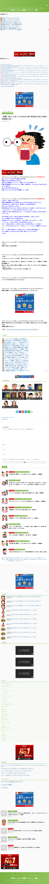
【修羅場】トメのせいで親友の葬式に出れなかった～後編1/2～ (24, 518)
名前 (3, 444)
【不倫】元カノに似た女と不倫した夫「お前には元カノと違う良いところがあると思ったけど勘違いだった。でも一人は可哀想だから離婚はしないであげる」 (27, 484)
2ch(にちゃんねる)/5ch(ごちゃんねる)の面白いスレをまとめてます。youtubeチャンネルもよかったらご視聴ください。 (24, 880)
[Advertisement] (24, 39)
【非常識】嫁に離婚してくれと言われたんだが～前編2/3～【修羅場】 (26, 543)
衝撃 (4, 419)
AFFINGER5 (36, 882)
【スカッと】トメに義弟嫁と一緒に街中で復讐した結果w (13, 773)
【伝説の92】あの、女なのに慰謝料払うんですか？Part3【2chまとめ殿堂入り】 (23, 605)
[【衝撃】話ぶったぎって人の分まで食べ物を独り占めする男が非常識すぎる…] (26, 412)
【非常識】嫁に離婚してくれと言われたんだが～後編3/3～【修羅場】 (26, 474)
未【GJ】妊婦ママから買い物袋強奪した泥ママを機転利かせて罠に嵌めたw (17, 768)
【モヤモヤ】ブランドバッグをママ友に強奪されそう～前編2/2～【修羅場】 (27, 501)
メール (4, 449)
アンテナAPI (4, 787)
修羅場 (11, 417)
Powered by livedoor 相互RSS (7, 86)
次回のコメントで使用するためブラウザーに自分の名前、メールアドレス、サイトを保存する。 (21, 459)
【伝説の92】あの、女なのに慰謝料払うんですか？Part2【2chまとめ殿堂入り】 (23, 601)
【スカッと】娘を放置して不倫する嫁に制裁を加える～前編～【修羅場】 (26, 493)
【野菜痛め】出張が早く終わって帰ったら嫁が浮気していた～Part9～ (21, 627)
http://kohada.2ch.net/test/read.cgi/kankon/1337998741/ (23, 329)
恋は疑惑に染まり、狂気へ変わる (6, 64)
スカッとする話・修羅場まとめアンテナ (11, 781)
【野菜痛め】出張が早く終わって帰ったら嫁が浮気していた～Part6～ (21, 636)
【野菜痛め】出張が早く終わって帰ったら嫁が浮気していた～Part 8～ (21, 632)
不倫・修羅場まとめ (6, 417)
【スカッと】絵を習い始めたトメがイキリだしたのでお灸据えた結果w (16, 770)
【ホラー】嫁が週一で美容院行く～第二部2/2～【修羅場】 (23, 535)
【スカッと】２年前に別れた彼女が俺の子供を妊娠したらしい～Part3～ (22, 623)
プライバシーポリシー (24, 875)
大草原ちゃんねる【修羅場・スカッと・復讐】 (24, 10)
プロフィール (17, 875)
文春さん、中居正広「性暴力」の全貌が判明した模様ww (10, 78)
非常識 (6, 419)
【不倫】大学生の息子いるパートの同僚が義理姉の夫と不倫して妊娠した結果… (28, 551)
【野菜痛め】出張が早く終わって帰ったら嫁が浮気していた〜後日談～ (21, 618)
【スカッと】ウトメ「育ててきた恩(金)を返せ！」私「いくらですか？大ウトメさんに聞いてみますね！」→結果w (24, 765)
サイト (3, 454)
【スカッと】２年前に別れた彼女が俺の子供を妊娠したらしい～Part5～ (22, 610)
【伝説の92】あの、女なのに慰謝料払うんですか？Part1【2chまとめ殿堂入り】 (23, 596)
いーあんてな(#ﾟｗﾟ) (7, 784)
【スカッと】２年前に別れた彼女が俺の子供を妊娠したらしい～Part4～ (22, 614)
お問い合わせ (35, 875)
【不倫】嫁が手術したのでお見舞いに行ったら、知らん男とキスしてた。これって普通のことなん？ (25, 557)
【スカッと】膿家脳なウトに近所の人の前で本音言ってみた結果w (15, 775)
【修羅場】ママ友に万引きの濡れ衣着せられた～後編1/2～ (23, 509)
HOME (13, 875)
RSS (30, 875)
